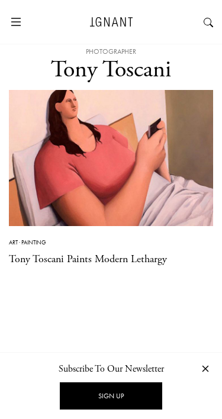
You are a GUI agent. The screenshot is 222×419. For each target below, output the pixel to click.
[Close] (205, 368)
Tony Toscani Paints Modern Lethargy (88, 259)
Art (13, 242)
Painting (33, 242)
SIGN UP (111, 396)
